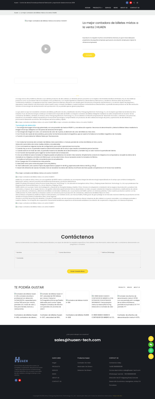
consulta (89, 55)
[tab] (77, 95)
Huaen (16, 13)
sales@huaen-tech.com (77, 340)
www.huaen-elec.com (84, 396)
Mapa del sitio (117, 396)
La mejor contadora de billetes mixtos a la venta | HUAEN (39, 13)
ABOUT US (137, 287)
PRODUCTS (121, 287)
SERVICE (129, 287)
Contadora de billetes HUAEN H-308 (77, 316)
